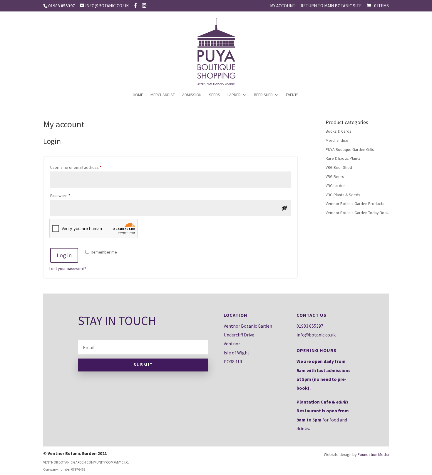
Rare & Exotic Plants (343, 158)
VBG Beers (335, 176)
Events (292, 95)
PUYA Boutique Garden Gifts (350, 149)
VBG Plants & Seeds (343, 194)
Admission (192, 95)
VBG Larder (335, 185)
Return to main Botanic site (331, 6)
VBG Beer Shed (339, 167)
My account (282, 6)
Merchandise (162, 95)
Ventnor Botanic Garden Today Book (357, 212)
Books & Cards (338, 131)
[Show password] (284, 208)
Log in (64, 255)
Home (138, 95)
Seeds (214, 95)
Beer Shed (263, 95)
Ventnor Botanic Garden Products (355, 203)
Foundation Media (373, 454)
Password (68, 195)
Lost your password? (67, 268)
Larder (234, 95)
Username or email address (83, 167)
